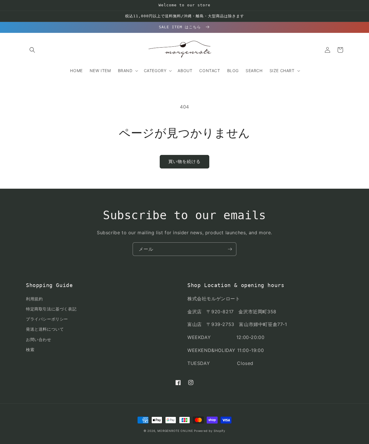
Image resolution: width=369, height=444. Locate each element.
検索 (30, 349)
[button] (32, 50)
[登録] (229, 249)
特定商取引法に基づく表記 (51, 308)
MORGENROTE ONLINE (175, 430)
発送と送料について (45, 329)
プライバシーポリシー (47, 318)
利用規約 (34, 298)
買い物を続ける (184, 161)
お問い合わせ (38, 339)
